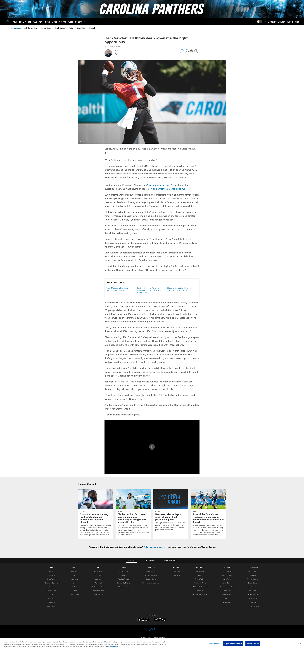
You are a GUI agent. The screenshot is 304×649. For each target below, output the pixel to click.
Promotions (176, 575)
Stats (51, 594)
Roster (51, 571)
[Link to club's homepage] (7, 21)
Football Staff (51, 590)
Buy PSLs (252, 575)
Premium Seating (252, 579)
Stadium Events (151, 579)
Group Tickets (252, 598)
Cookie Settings (214, 643)
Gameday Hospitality (252, 594)
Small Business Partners (199, 594)
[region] (152, 643)
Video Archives (98, 594)
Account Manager (252, 571)
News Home (74, 571)
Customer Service (252, 602)
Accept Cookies (253, 643)
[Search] (266, 21)
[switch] (259, 21)
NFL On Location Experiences (151, 583)
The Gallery (252, 590)
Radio (74, 583)
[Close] (300, 643)
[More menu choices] (85, 22)
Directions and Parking (227, 587)
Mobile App (74, 579)
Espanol (74, 590)
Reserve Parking (227, 575)
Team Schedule (151, 571)
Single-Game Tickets (252, 587)
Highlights (98, 575)
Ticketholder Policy (200, 583)
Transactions (51, 602)
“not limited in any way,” (159, 184)
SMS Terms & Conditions (200, 587)
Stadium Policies (226, 583)
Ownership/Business (51, 583)
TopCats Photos (123, 579)
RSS (199, 575)
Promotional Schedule (151, 575)
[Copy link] (196, 51)
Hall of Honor (51, 606)
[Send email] (191, 53)
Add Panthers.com (153, 547)
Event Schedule (227, 571)
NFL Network (98, 583)
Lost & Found (227, 579)
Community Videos (98, 590)
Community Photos (123, 583)
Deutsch (74, 587)
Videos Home (98, 571)
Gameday (124, 575)
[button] (152, 447)
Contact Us (199, 590)
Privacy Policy (199, 579)
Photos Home (123, 571)
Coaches (51, 587)
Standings (51, 598)
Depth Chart (51, 575)
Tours (227, 598)
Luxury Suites (252, 583)
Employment (200, 571)
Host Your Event (227, 594)
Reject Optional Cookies (233, 643)
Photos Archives (123, 587)
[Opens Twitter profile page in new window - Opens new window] (115, 53)
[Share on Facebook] (182, 53)
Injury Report (51, 579)
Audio (74, 575)
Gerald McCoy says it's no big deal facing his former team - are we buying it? (149, 290)
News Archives (74, 594)
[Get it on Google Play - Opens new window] (159, 621)
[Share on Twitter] (187, 53)
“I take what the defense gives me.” (169, 188)
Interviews (98, 579)
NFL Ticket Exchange (252, 606)
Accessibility (227, 602)
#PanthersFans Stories (98, 587)
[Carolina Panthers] (152, 630)
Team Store (176, 571)
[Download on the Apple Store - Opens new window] (143, 620)
